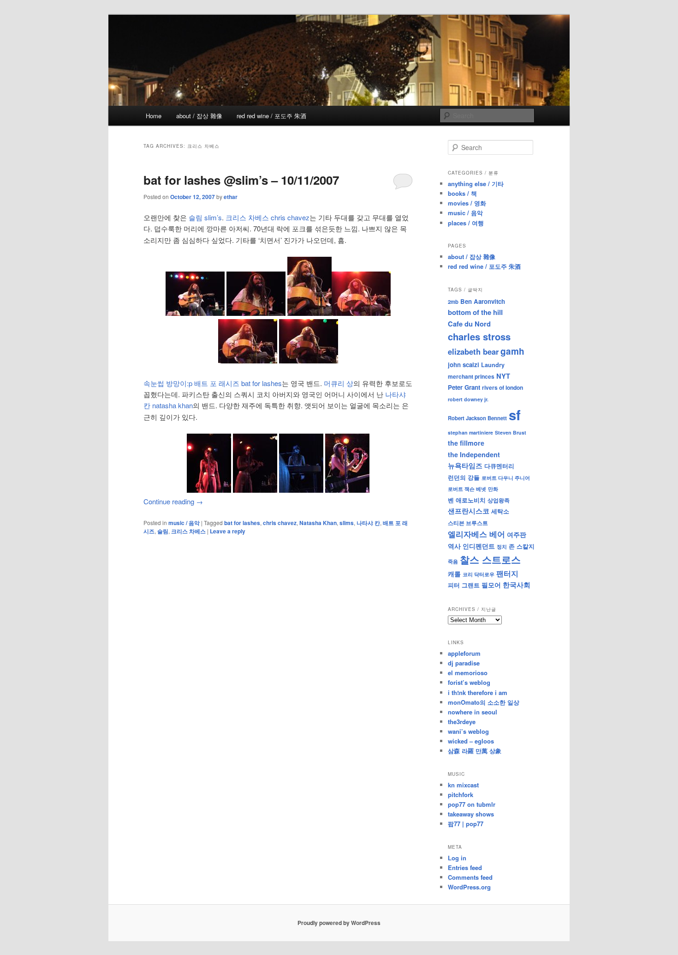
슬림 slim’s (205, 217)
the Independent (474, 454)
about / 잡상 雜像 (199, 115)
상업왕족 (499, 500)
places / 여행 (466, 222)
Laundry (493, 365)
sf (515, 414)
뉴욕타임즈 (465, 465)
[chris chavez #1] (195, 313)
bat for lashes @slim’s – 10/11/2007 (241, 179)
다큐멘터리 (499, 466)
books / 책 (462, 193)
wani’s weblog (468, 731)
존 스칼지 (522, 546)
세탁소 (500, 511)
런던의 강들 (464, 477)
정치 (502, 546)
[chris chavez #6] (247, 360)
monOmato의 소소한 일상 (483, 702)
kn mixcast (463, 784)
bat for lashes (242, 523)
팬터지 (507, 573)
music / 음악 (184, 523)
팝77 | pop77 (465, 823)
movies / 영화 (467, 203)
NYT (503, 376)
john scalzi (463, 364)
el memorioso (468, 672)
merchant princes (471, 376)
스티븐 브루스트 (468, 523)
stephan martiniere (470, 432)
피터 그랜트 (464, 584)
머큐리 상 (338, 383)
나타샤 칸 (368, 523)
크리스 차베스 (188, 531)
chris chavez (280, 523)
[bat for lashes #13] (347, 490)
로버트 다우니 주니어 (506, 477)
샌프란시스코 (468, 511)
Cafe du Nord (469, 324)
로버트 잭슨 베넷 (467, 488)
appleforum (464, 653)
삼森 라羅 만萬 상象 (474, 750)
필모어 (491, 584)
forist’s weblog (469, 682)
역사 (454, 545)
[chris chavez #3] (309, 313)
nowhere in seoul (472, 711)
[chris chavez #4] (255, 313)
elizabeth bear (473, 351)
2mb (453, 301)
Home (153, 115)
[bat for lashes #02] (255, 490)
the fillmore (466, 442)
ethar (231, 197)
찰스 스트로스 (490, 559)
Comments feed (470, 877)
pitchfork (460, 794)
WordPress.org (469, 886)
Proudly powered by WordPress (339, 923)
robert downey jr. (468, 399)
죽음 (453, 561)
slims (346, 523)
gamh (512, 351)
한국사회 (516, 585)
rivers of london (502, 387)
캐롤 (454, 573)
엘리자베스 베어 (476, 533)
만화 (493, 488)
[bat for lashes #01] (209, 490)
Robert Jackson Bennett (477, 418)
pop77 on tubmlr (471, 804)
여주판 (516, 534)
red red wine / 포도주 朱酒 (271, 115)
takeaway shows (471, 814)
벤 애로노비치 (467, 500)
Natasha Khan (318, 523)
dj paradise (464, 663)
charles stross (479, 336)
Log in (457, 857)
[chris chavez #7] (308, 360)
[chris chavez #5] (361, 313)
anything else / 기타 (476, 183)
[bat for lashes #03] (301, 490)
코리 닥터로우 (478, 574)
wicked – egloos (471, 741)
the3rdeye (462, 721)
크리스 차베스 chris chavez (267, 217)
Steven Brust (510, 432)
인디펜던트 (479, 545)
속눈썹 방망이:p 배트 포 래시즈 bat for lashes (212, 383)
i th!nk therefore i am (477, 692)
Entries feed (465, 867)
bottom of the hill (475, 312)
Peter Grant (464, 387)
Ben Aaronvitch (482, 301)
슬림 (162, 531)
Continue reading (173, 501)
